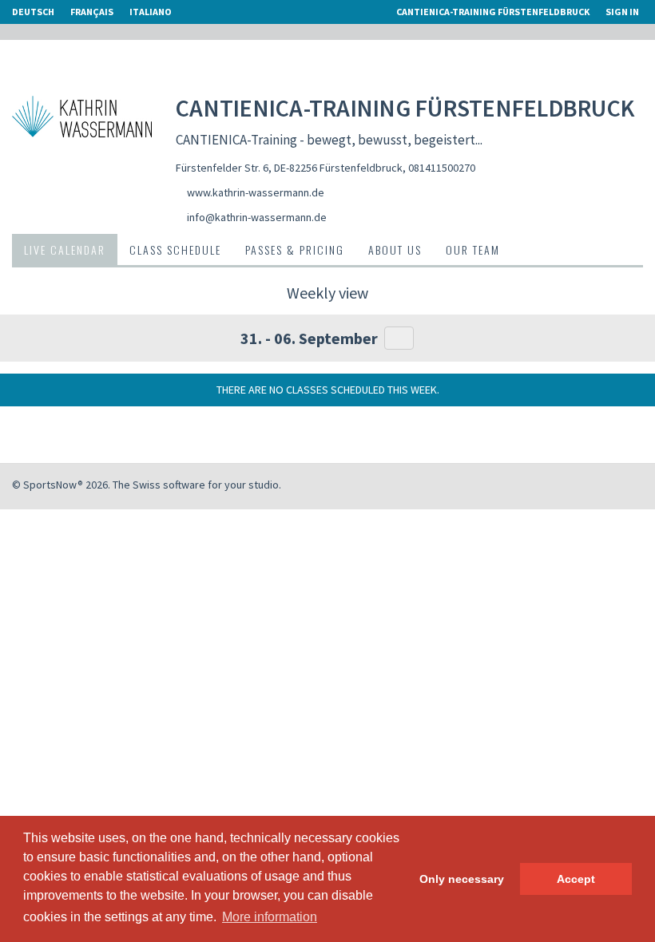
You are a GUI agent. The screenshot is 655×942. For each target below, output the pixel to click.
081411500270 (441, 167)
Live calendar (64, 249)
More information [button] (269, 917)
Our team (473, 249)
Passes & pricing (294, 249)
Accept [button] (576, 879)
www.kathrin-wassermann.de (255, 192)
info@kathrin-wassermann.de (257, 217)
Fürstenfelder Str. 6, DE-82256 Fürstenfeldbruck (289, 167)
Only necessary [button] (461, 879)
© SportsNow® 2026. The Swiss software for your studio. (146, 484)
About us (395, 249)
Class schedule (175, 249)
